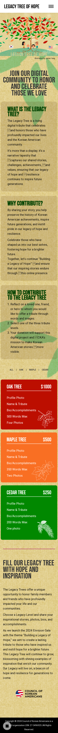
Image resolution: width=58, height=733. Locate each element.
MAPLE (32, 370)
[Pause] (7, 726)
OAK (21, 370)
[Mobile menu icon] (51, 6)
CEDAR (45, 370)
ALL (11, 370)
